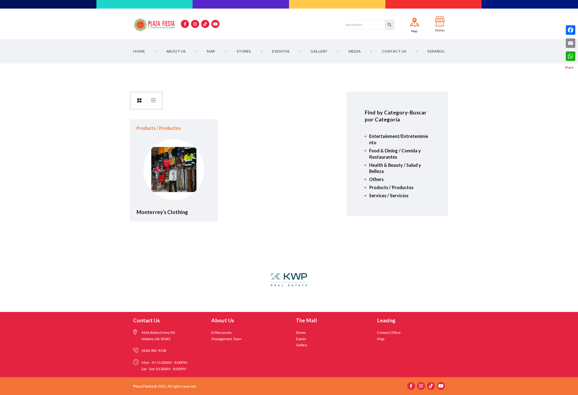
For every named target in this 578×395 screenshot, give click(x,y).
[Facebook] (570, 30)
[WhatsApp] (570, 56)
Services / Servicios (388, 195)
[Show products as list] (153, 100)
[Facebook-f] (185, 24)
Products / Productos (391, 187)
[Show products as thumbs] (139, 101)
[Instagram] (195, 24)
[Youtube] (215, 24)
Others (376, 179)
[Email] (570, 43)
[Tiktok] (205, 24)
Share (569, 67)
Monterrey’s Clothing (162, 212)
